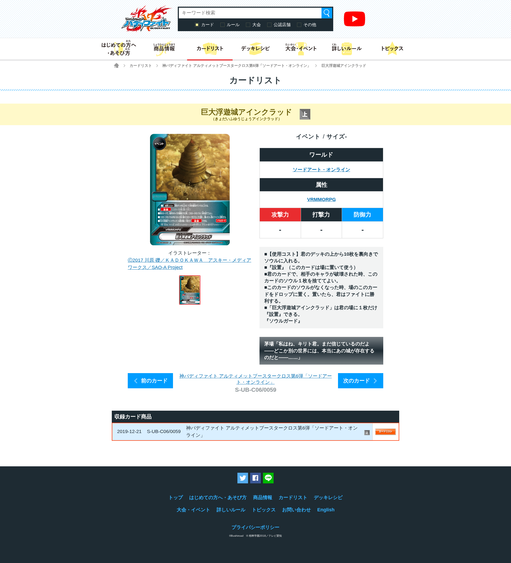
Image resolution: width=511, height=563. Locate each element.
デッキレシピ (328, 497)
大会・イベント (193, 509)
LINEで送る (268, 478)
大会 (256, 24)
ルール (233, 24)
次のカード (356, 381)
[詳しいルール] (346, 48)
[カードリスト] (210, 48)
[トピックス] (392, 48)
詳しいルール (231, 509)
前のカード (154, 381)
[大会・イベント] (301, 48)
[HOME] (116, 65)
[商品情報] (164, 48)
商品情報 (262, 497)
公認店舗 (282, 24)
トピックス (264, 509)
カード (207, 24)
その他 (309, 24)
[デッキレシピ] (255, 48)
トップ (175, 497)
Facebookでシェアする (255, 478)
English (326, 509)
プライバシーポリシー (255, 527)
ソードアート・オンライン (321, 169)
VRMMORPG (321, 199)
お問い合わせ (296, 509)
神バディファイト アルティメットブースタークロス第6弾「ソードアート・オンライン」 (236, 65)
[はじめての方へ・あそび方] (118, 48)
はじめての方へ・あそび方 (218, 497)
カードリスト (141, 65)
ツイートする (242, 478)
